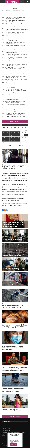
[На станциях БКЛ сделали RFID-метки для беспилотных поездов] (15, 279)
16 (26, 135)
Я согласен (13, 444)
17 (4, 137)
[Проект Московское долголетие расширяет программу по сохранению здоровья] (15, 380)
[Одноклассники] (5, 210)
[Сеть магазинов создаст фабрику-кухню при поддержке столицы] (15, 316)
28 (18, 140)
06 (14, 132)
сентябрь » (20, 145)
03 (4, 132)
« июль (9, 145)
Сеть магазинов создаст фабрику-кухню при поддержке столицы (15, 326)
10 (4, 135)
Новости (4, 5)
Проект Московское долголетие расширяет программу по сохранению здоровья (14, 390)
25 (7, 140)
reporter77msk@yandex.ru (11, 425)
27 (14, 140)
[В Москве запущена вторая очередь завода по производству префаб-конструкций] (15, 250)
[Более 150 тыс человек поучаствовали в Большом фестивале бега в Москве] (15, 295)
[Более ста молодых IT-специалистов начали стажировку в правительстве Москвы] (15, 264)
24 (4, 140)
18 (7, 137)
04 (7, 132)
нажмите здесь (12, 442)
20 (14, 137)
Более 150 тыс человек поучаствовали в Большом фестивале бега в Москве (12, 305)
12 (11, 135)
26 (11, 140)
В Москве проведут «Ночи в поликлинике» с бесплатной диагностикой (13, 347)
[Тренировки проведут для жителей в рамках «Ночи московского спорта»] (15, 235)
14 (18, 135)
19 (11, 137)
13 (14, 135)
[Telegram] (7, 210)
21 (18, 137)
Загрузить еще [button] (15, 121)
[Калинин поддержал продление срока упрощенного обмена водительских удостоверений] (15, 358)
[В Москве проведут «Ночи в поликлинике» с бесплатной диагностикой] (15, 337)
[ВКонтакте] (3, 210)
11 (7, 135)
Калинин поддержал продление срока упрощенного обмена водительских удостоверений (14, 368)
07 (18, 132)
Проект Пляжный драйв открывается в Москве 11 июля (14, 410)
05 (11, 132)
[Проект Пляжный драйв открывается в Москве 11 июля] (15, 401)
